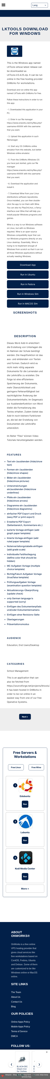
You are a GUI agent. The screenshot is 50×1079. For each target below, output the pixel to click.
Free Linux (16, 767)
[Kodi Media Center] (26, 858)
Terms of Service (19, 1031)
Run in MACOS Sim (28, 303)
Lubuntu (25, 832)
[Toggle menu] (3, 5)
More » (25, 888)
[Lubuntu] (26, 822)
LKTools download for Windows (25, 31)
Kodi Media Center (25, 868)
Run (25, 804)
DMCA (14, 1036)
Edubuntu (25, 796)
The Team (16, 992)
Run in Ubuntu (27, 274)
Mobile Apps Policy (20, 1026)
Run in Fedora (28, 284)
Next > (25, 716)
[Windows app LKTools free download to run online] (14, 51)
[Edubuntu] (26, 785)
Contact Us (16, 1002)
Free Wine (36, 767)
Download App (28, 264)
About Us (15, 997)
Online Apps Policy (20, 1022)
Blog (13, 1006)
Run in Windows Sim (27, 294)
